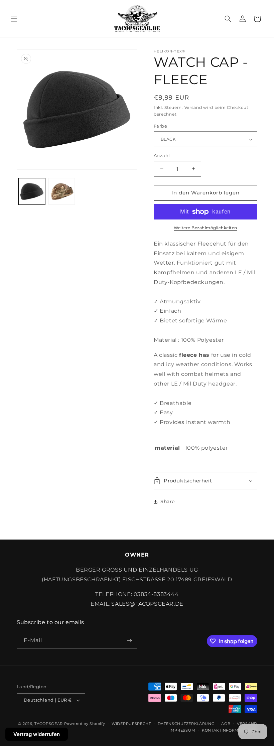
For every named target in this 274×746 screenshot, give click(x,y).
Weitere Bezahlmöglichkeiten (205, 227)
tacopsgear (48, 723)
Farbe (160, 126)
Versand (193, 107)
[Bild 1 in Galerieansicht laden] (31, 191)
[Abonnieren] (129, 640)
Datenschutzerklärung (186, 723)
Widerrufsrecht (131, 723)
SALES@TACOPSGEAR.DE (147, 604)
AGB (225, 723)
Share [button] (167, 501)
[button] (14, 18)
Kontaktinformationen (229, 730)
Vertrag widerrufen (36, 734)
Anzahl (162, 155)
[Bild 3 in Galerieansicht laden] (61, 191)
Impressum (182, 730)
